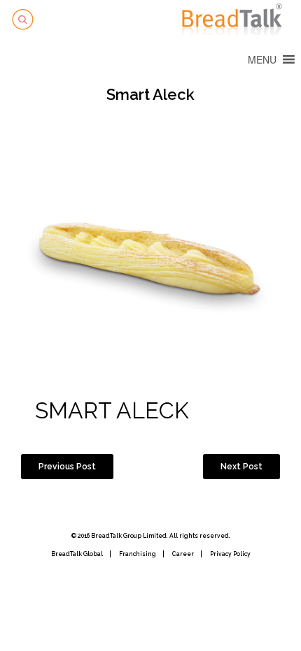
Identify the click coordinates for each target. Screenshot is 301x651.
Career (183, 553)
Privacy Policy (230, 553)
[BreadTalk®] (234, 17)
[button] (262, 59)
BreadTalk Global (77, 553)
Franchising (137, 553)
